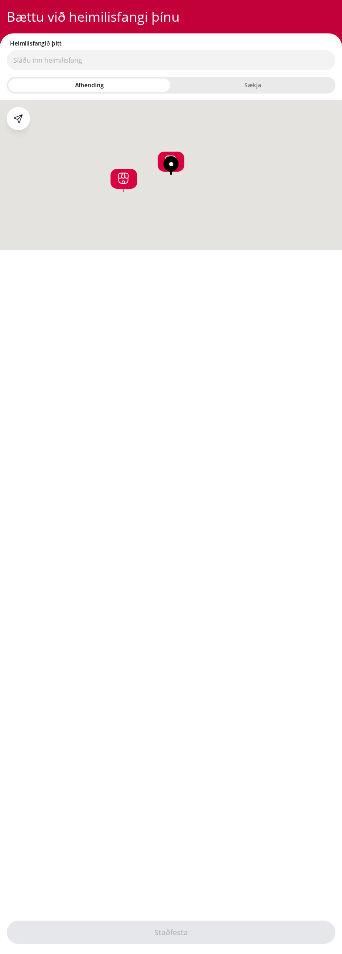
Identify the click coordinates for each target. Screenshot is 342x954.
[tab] (89, 85)
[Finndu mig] (18, 118)
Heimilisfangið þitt (36, 43)
